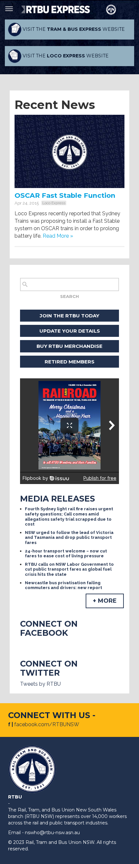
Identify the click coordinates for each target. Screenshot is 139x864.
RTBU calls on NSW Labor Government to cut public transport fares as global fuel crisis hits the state (69, 569)
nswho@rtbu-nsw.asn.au (52, 832)
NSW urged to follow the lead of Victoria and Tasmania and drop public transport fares (69, 537)
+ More (105, 600)
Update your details (69, 331)
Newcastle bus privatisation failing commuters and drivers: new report (63, 585)
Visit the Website (73, 29)
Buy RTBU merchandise (69, 346)
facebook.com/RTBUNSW (46, 724)
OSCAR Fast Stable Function (65, 195)
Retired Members (69, 362)
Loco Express (53, 203)
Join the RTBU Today (69, 316)
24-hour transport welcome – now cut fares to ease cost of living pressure (66, 554)
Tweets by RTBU (40, 684)
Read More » (58, 236)
